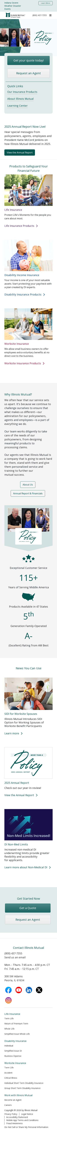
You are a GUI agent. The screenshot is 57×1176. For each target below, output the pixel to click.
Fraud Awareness (14, 1123)
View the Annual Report (20, 152)
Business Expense (12, 1056)
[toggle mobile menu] (50, 15)
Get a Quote (27, 908)
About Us (28, 484)
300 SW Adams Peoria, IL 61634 (14, 978)
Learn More (45, 3)
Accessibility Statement (17, 1117)
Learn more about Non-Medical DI (26, 867)
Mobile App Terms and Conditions (22, 1120)
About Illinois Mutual (20, 98)
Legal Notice (27, 1114)
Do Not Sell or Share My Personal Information (26, 1127)
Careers (8, 1105)
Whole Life (9, 1028)
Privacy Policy (10, 1114)
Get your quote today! (28, 60)
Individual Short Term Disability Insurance (23, 1083)
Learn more (12, 733)
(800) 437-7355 (39, 15)
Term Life (9, 1018)
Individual (8, 1045)
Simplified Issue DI (13, 1050)
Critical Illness (10, 1077)
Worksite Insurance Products (23, 363)
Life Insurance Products (19, 226)
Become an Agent (12, 1099)
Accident (8, 1072)
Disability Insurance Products (23, 294)
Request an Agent (28, 73)
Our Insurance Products (22, 92)
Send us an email (15, 957)
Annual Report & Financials (28, 493)
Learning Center (17, 105)
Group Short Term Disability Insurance (22, 1088)
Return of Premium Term (16, 1023)
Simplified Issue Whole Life (17, 1033)
